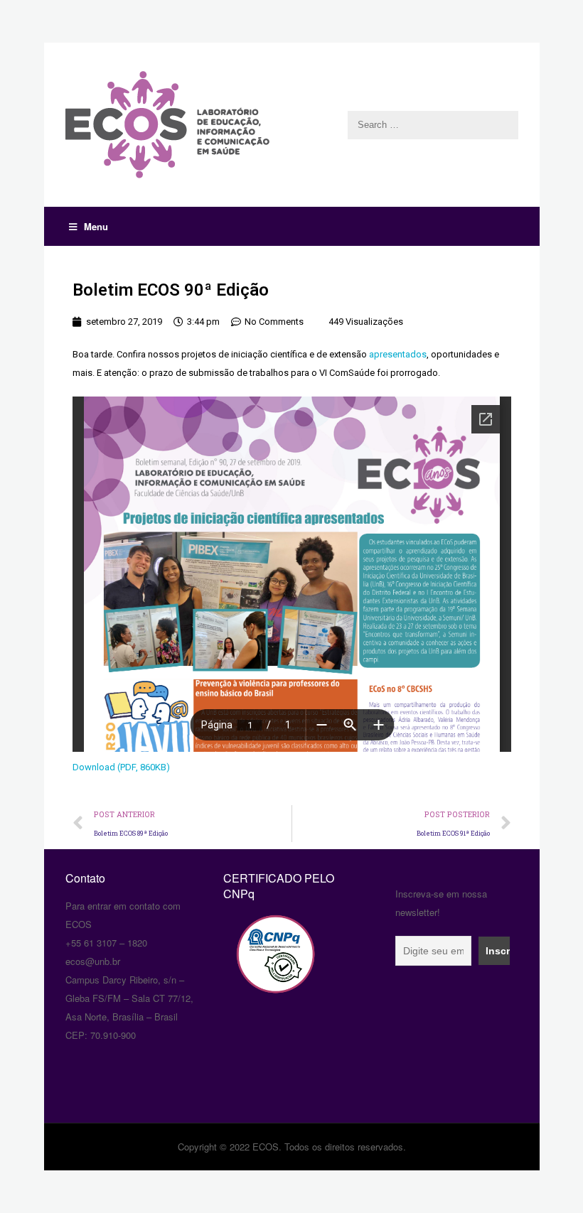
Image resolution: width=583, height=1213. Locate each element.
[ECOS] (291, 124)
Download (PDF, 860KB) (121, 767)
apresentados (398, 354)
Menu (96, 226)
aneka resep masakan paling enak (67, 851)
